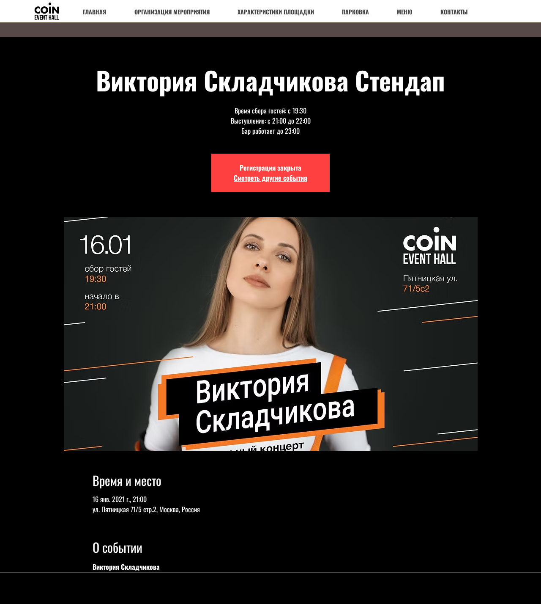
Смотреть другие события (270, 178)
